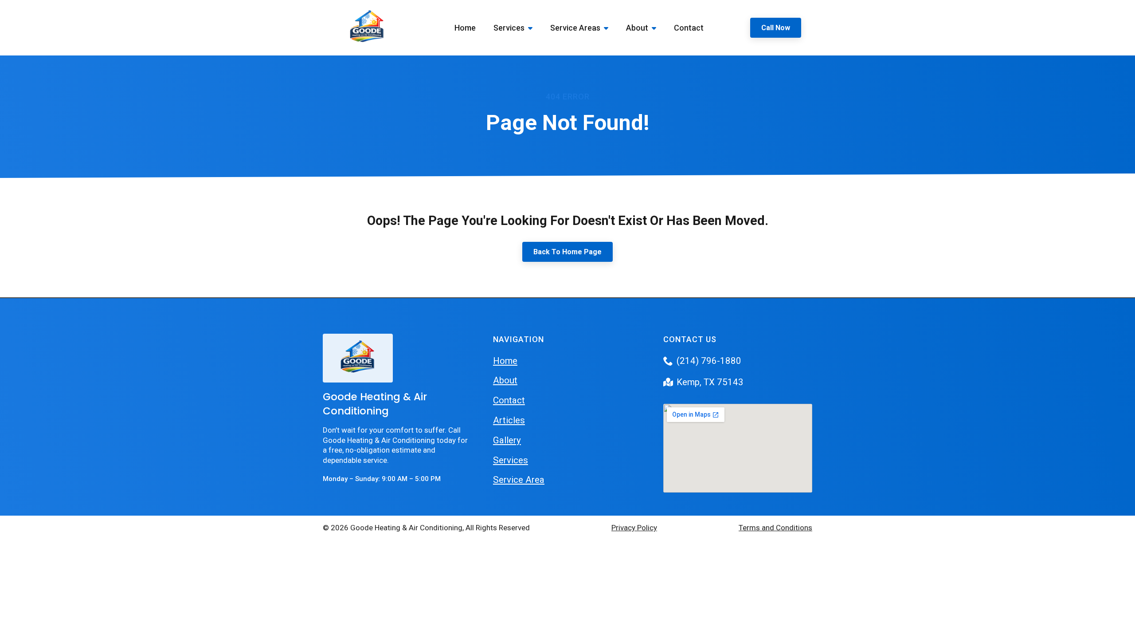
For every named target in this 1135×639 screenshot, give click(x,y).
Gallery (507, 440)
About (637, 27)
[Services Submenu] (532, 28)
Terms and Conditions (775, 527)
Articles (509, 420)
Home (465, 27)
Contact (689, 27)
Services (508, 27)
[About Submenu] (656, 28)
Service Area (518, 479)
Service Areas (575, 27)
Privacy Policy (634, 527)
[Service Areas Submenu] (608, 28)
